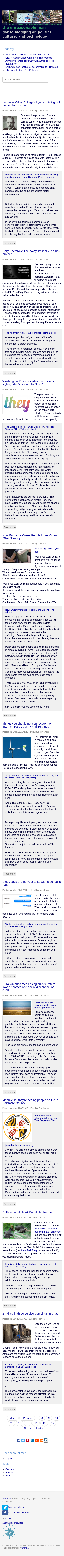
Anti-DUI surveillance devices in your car (27, 54)
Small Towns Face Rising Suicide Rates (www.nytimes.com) (45, 1005)
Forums (9, 1472)
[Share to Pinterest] (27, 1440)
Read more (10, 243)
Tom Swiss (7, 1498)
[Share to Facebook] (18, 1440)
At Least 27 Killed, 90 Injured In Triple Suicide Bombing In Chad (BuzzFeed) (28, 1365)
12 (20, 1424)
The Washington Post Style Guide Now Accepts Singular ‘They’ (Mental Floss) (29, 427)
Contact (9, 1469)
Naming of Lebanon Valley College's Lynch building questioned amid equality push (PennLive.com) (31, 175)
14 (37, 1423)
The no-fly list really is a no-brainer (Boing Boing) (30, 332)
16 (53, 1423)
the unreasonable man (24, 27)
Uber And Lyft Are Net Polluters (22, 70)
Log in (8, 1458)
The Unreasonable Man (18, 1512)
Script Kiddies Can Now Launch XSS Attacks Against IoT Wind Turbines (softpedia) (32, 776)
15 (45, 1423)
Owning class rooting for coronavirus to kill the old (31, 67)
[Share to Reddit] (37, 1440)
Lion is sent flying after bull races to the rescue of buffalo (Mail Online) (30, 1265)
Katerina (25, 1548)
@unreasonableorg (16, 1507)
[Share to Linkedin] (32, 1440)
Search (9, 1475)
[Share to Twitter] (23, 1440)
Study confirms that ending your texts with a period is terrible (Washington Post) (31, 925)
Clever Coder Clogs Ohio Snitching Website (28, 57)
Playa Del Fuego (29, 1250)
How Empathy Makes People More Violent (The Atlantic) (29, 610)
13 (29, 1423)
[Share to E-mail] (41, 1440)
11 (12, 1423)
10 (57, 1418)
